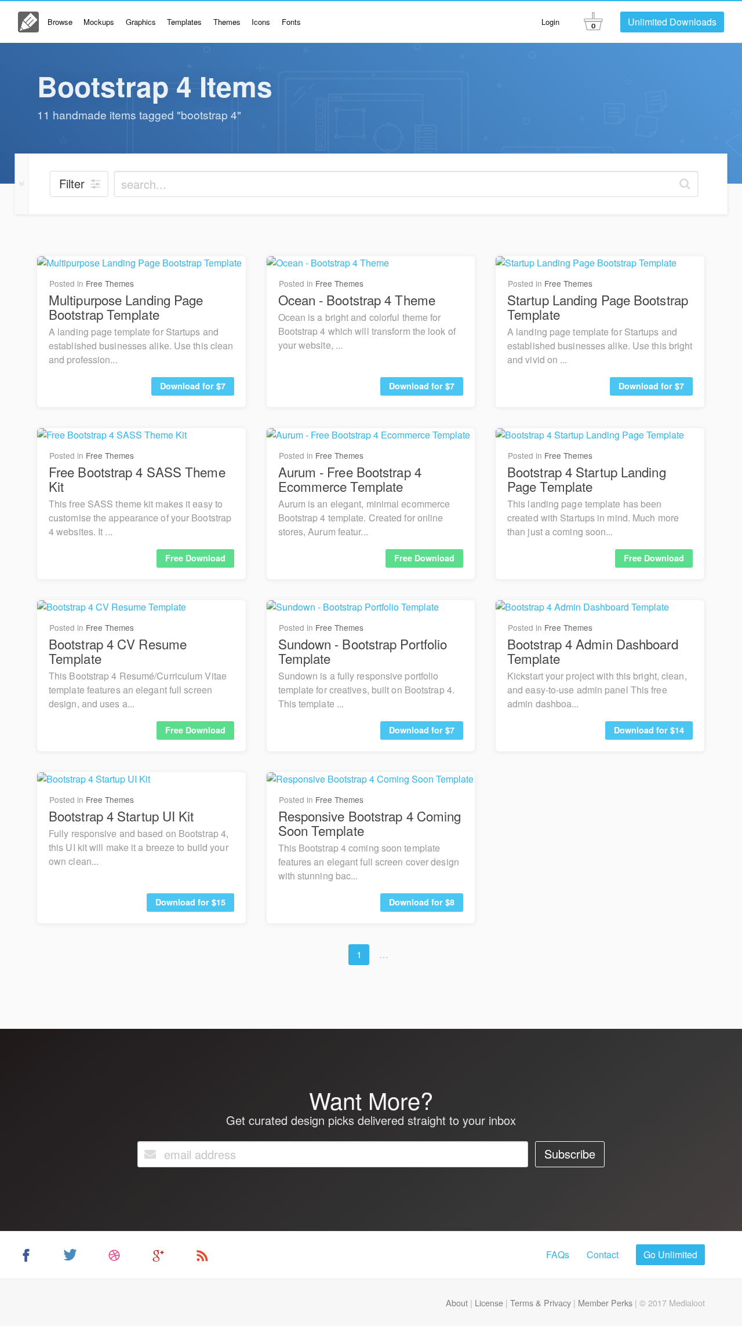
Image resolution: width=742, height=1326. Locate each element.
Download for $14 (649, 730)
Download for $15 (190, 902)
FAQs (557, 1254)
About (457, 1302)
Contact (603, 1254)
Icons (261, 21)
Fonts (291, 21)
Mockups (98, 21)
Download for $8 (421, 902)
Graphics (141, 21)
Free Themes (110, 283)
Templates (184, 21)
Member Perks (605, 1302)
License (489, 1302)
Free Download (195, 558)
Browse (60, 21)
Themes (227, 21)
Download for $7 (192, 386)
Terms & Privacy (540, 1302)
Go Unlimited (670, 1254)
